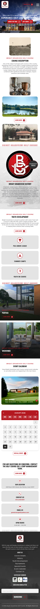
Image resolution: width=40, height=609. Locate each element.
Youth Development (20, 561)
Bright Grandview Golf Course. (16, 605)
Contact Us (27, 4)
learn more (18, 120)
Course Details (20, 556)
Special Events (20, 566)
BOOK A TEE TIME (12, 22)
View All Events (18, 453)
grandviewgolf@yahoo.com (20, 512)
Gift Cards (26, 22)
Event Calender (20, 569)
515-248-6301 (20, 499)
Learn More (6, 355)
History (20, 558)
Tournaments (20, 563)
